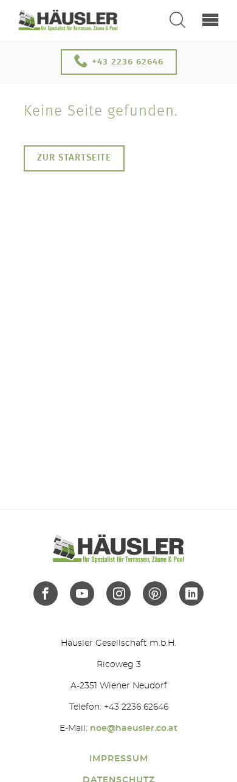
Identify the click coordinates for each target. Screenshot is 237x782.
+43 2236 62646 (126, 61)
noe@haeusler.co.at (133, 728)
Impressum (118, 759)
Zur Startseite (74, 157)
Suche (177, 20)
